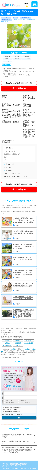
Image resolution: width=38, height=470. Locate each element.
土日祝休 (7, 343)
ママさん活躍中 (28, 343)
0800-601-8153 (19, 83)
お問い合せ (5, 464)
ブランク (18, 345)
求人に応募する (19, 88)
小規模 (13, 349)
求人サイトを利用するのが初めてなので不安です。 (16, 442)
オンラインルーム (7, 466)
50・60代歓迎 (7, 345)
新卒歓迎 (28, 340)
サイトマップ (17, 466)
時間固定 (18, 340)
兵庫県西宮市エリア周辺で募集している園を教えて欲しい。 (17, 436)
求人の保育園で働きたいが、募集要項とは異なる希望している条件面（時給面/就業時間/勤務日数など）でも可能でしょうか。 (17, 450)
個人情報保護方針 (22, 464)
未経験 (7, 340)
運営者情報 (13, 464)
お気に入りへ (27, 3)
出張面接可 (18, 343)
